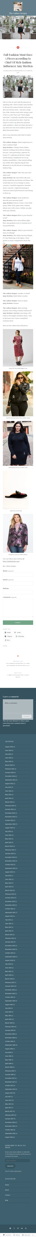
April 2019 (8, 1019)
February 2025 (9, 769)
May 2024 (8, 794)
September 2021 (10, 912)
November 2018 (10, 1038)
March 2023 (9, 846)
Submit (18, 622)
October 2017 (9, 1085)
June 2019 (8, 1012)
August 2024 (9, 783)
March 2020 (9, 979)
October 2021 (9, 909)
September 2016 (10, 1133)
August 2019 (9, 1004)
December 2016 (10, 1122)
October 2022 (9, 864)
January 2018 (9, 1074)
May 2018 (8, 1060)
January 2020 (9, 986)
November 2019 (10, 993)
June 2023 (8, 835)
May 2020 (8, 971)
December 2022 (10, 857)
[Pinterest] (18, 1228)
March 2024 (9, 802)
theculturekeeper (16, 71)
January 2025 (9, 772)
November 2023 (10, 817)
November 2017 (10, 1082)
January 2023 (9, 853)
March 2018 (8, 1067)
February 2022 (9, 894)
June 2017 (8, 1100)
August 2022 (9, 872)
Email (8, 580)
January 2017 (9, 1119)
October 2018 (9, 1041)
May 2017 (8, 1104)
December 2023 (10, 813)
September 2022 (10, 868)
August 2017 (9, 1093)
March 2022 (9, 890)
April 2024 (8, 798)
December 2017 (10, 1078)
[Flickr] (22, 1228)
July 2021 (8, 920)
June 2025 (8, 758)
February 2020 (9, 982)
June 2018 (8, 1056)
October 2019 (9, 997)
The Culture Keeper (18, 13)
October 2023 (9, 820)
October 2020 (9, 953)
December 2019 (10, 990)
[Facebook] (10, 1228)
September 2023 (10, 824)
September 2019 (10, 1001)
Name (8, 571)
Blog (6, 1200)
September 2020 (10, 957)
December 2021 (10, 901)
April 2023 (8, 842)
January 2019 (9, 1030)
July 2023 (8, 831)
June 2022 (8, 879)
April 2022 (8, 886)
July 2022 (8, 875)
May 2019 (8, 1015)
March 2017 (8, 1111)
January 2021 (9, 942)
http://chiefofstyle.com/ (11, 561)
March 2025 (9, 765)
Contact (7, 1195)
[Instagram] (26, 1228)
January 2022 (9, 898)
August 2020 (9, 960)
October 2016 (9, 1130)
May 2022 (8, 883)
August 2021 (9, 916)
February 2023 (9, 850)
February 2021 (9, 938)
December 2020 (10, 945)
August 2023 (9, 828)
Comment (9, 597)
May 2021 (8, 927)
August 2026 (9, 747)
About (7, 1190)
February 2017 (9, 1115)
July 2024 (8, 787)
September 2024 (10, 780)
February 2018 (9, 1071)
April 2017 (8, 1108)
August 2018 (9, 1049)
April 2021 (8, 931)
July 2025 (8, 754)
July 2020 (8, 964)
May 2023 (8, 839)
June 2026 (8, 750)
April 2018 (8, 1063)
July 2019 (8, 1008)
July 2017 (8, 1096)
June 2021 (8, 923)
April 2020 (8, 975)
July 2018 (8, 1052)
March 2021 (8, 934)
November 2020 (10, 949)
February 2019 (9, 1026)
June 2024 (8, 791)
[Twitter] (14, 1228)
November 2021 (10, 905)
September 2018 (10, 1045)
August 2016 (9, 1137)
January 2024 (9, 809)
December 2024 (10, 776)
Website (6, 588)
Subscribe (10, 1166)
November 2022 (10, 861)
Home (7, 1185)
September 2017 (10, 1089)
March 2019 (8, 1023)
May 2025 (8, 761)
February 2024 (9, 805)
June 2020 (8, 968)
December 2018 (10, 1034)
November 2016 (10, 1126)
